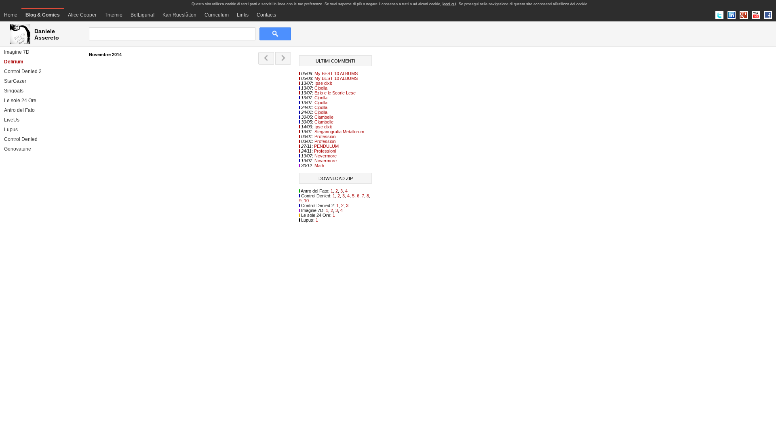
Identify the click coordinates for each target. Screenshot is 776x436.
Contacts (266, 15)
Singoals (13, 91)
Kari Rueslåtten (179, 15)
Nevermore (325, 155)
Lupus (11, 129)
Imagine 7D (17, 52)
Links (243, 15)
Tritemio (113, 15)
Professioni (325, 136)
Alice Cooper (82, 15)
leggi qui (449, 4)
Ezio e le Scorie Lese (335, 92)
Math (319, 165)
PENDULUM (326, 146)
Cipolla (320, 88)
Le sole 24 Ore (20, 100)
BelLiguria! (142, 15)
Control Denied (21, 139)
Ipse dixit (323, 83)
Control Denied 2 (23, 71)
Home (10, 15)
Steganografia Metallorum (339, 131)
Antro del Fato (19, 110)
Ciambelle (323, 117)
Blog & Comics (42, 15)
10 (306, 200)
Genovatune (17, 149)
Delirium (13, 62)
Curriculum (217, 15)
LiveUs (11, 120)
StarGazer (15, 81)
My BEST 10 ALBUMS (336, 73)
